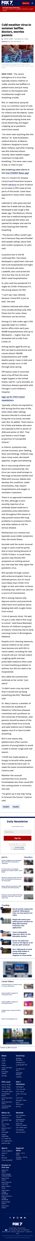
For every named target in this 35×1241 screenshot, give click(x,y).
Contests (19, 1077)
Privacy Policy (19, 847)
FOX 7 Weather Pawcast (20, 1116)
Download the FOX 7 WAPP (20, 1120)
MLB (3, 1155)
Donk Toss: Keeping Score (9, 1019)
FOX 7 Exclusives (20, 1083)
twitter (13, 1217)
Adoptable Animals (19, 1073)
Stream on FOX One (6, 1166)
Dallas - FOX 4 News (20, 1154)
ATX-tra (18, 1106)
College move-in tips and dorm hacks (11, 1011)
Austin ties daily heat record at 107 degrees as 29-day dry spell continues (22, 943)
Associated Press (19, 39)
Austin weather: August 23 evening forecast (10, 993)
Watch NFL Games (5, 1171)
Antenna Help (6, 1143)
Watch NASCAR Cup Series (6, 1183)
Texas (3, 1063)
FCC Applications (7, 1141)
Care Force (19, 1098)
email (24, 1217)
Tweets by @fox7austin (8, 1047)
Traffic (4, 1061)
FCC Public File (6, 1138)
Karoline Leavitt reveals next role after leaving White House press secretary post (12, 879)
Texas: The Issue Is (21, 1094)
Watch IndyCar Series (6, 1187)
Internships (5, 1132)
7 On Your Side (20, 1089)
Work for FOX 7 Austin (6, 1129)
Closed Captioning (5, 1135)
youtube (21, 1217)
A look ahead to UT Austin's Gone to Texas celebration (12, 985)
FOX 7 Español (6, 1089)
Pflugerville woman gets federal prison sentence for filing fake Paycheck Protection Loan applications (22, 924)
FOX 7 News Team (5, 1125)
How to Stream (6, 1084)
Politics (4, 1065)
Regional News (20, 1149)
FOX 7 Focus (20, 1091)
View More (28, 857)
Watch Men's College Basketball (6, 1192)
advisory (12, 184)
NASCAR (4, 1158)
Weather (20, 1112)
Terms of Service (18, 849)
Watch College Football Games (7, 1175)
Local (3, 1058)
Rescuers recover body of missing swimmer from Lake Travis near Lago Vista (12, 896)
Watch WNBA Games (6, 1203)
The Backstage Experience (6, 1107)
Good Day (20, 1055)
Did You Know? (20, 1132)
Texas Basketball (7, 1160)
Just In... (5, 857)
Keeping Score (20, 1062)
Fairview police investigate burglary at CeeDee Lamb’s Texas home (12, 870)
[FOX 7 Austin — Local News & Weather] (7, 3)
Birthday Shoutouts (19, 1059)
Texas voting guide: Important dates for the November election (21, 934)
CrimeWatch (20, 1087)
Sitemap (4, 1076)
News (4, 1055)
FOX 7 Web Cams (21, 1127)
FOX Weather (20, 1130)
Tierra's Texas (6, 1087)
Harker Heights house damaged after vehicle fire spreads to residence (11, 861)
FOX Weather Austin (6, 1094)
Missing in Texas (21, 1100)
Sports (4, 1148)
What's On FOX (6, 1115)
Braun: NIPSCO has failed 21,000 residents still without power (11, 887)
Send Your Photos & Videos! (21, 1124)
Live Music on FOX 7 (20, 1069)
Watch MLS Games (5, 1207)
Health (26, 39)
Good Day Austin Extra (7, 1099)
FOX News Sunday (5, 1072)
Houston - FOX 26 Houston (21, 1158)
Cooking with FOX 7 (21, 1065)
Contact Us (5, 1118)
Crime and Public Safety (7, 1068)
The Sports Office (7, 1091)
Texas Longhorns (7, 1151)
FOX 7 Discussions (19, 1103)
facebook (10, 1217)
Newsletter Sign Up (6, 1121)
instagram (17, 1217)
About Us (6, 1112)
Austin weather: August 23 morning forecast (10, 1002)
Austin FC (4, 1153)
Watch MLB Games (5, 1179)
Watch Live (26, 3)
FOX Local (6, 1082)
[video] (28, 986)
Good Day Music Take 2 (7, 1103)
